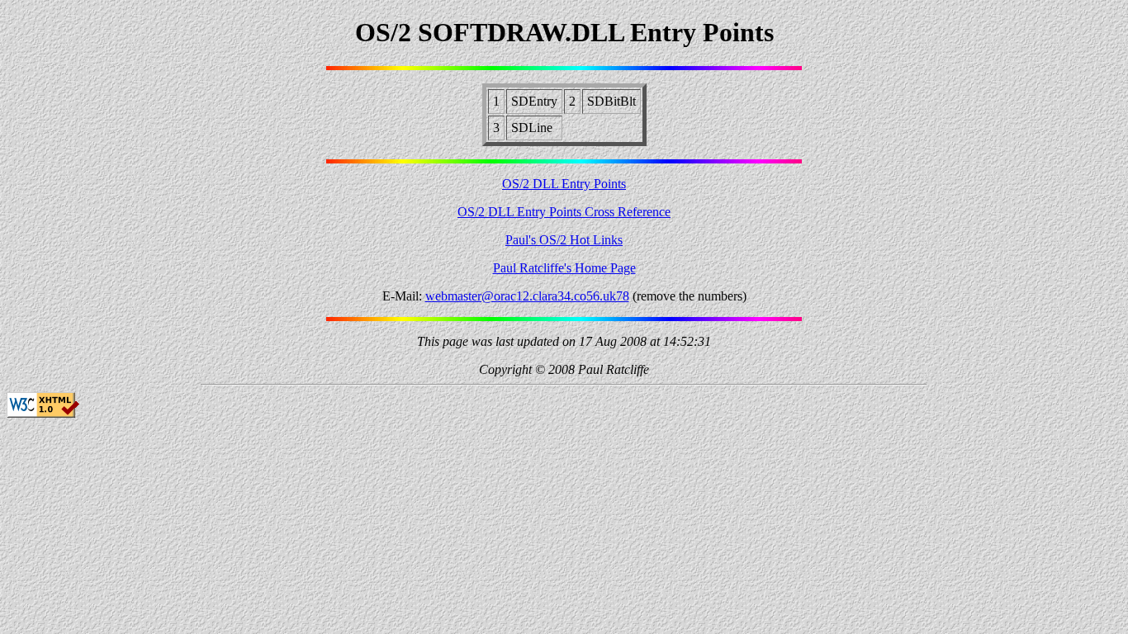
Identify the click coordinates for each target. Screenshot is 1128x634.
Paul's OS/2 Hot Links (564, 240)
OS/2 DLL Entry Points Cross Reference (564, 212)
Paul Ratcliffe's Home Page (564, 268)
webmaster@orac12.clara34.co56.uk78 (527, 296)
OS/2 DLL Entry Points (564, 184)
